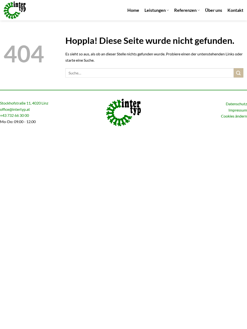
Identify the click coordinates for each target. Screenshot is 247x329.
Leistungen (155, 10)
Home (133, 10)
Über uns (213, 10)
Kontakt (235, 10)
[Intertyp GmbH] (28, 10)
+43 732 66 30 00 (14, 115)
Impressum (237, 110)
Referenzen (185, 10)
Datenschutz (236, 103)
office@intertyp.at (15, 109)
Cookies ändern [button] (234, 116)
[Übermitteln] (238, 73)
